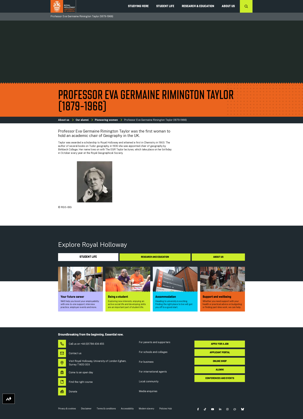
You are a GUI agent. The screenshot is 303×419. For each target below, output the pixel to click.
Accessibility (127, 408)
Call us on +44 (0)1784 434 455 (86, 343)
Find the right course (81, 381)
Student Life (165, 6)
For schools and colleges (153, 352)
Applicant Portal (220, 352)
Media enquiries (148, 391)
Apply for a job (220, 344)
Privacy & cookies (67, 408)
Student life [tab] (88, 257)
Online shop (220, 361)
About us (228, 6)
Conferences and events (219, 378)
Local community (148, 381)
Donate (73, 391)
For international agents (153, 371)
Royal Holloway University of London (63, 6)
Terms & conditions (106, 408)
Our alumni (82, 119)
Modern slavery (146, 408)
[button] (198, 409)
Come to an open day (81, 372)
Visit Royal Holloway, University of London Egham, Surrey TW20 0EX (97, 363)
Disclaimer (86, 408)
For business (146, 361)
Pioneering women (106, 119)
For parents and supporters (154, 342)
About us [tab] (218, 257)
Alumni (220, 370)
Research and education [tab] (155, 257)
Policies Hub (165, 408)
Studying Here (138, 6)
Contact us (75, 353)
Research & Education (198, 6)
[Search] (246, 6)
